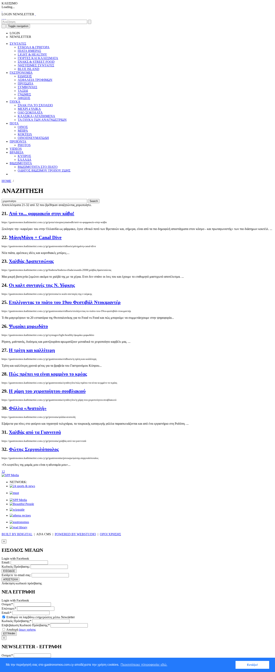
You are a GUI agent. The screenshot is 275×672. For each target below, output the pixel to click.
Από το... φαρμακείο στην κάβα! (41, 213)
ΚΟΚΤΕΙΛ (25, 134)
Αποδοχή (21, 629)
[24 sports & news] (22, 486)
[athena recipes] (20, 515)
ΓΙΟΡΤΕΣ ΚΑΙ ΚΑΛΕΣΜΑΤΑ (38, 58)
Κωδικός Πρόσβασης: (16, 566)
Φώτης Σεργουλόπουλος (34, 449)
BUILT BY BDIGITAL (17, 534)
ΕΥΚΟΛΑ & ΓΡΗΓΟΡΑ (34, 47)
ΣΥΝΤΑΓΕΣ (18, 43)
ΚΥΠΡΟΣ (24, 156)
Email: (6, 562)
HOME (6, 181)
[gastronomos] (19, 522)
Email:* (6, 612)
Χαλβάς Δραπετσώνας (31, 261)
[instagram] (3, 18)
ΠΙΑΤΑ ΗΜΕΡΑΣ (29, 51)
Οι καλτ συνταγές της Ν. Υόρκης (42, 285)
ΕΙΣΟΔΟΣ (9, 571)
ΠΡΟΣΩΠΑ (25, 83)
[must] (14, 493)
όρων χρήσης (27, 629)
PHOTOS (24, 145)
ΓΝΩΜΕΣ (24, 94)
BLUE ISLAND (28, 69)
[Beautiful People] (22, 504)
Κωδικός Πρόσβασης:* (16, 621)
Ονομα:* (7, 604)
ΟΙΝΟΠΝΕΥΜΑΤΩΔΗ (33, 138)
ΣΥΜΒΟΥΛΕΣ (27, 87)
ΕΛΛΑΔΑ (24, 159)
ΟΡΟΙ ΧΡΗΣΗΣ (110, 534)
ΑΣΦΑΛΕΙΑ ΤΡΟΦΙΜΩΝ (35, 80)
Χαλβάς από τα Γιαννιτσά (35, 432)
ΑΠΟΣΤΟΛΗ (10, 579)
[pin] (5, 18)
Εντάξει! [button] (252, 664)
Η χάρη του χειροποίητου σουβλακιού (47, 391)
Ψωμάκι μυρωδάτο (28, 326)
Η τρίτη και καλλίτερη (32, 350)
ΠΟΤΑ (14, 123)
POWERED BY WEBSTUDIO (75, 534)
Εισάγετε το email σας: (16, 575)
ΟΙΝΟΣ (23, 127)
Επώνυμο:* (9, 608)
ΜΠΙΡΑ (23, 130)
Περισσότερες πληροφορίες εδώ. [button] (144, 664)
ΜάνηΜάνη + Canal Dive (35, 237)
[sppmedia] (10, 475)
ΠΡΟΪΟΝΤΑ (18, 141)
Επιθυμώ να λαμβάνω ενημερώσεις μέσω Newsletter (40, 617)
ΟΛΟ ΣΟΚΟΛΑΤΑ (30, 112)
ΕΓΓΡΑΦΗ (9, 633)
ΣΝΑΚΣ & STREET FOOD (36, 61)
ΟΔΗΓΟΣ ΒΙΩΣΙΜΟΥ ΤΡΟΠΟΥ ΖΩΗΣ (44, 170)
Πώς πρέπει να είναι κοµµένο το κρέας (48, 374)
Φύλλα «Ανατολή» (28, 408)
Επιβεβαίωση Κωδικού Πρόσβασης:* (26, 625)
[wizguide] (17, 509)
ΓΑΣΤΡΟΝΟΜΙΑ (21, 72)
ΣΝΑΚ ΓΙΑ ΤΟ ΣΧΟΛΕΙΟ (35, 105)
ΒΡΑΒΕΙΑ (17, 152)
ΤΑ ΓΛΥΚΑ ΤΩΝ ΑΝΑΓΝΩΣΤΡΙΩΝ (42, 119)
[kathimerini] (18, 500)
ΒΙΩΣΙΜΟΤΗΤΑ (21, 163)
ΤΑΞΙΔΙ (23, 90)
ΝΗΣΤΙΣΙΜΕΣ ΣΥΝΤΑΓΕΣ (36, 65)
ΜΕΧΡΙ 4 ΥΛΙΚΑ (29, 109)
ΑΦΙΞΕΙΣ (24, 98)
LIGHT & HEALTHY (32, 54)
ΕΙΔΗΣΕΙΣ (25, 76)
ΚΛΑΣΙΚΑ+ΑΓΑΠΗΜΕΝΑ (36, 116)
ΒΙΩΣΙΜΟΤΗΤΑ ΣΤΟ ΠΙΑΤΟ (38, 167)
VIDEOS (16, 148)
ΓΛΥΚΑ (15, 101)
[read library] (18, 527)
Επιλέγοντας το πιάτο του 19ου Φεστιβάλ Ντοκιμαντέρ (65, 302)
